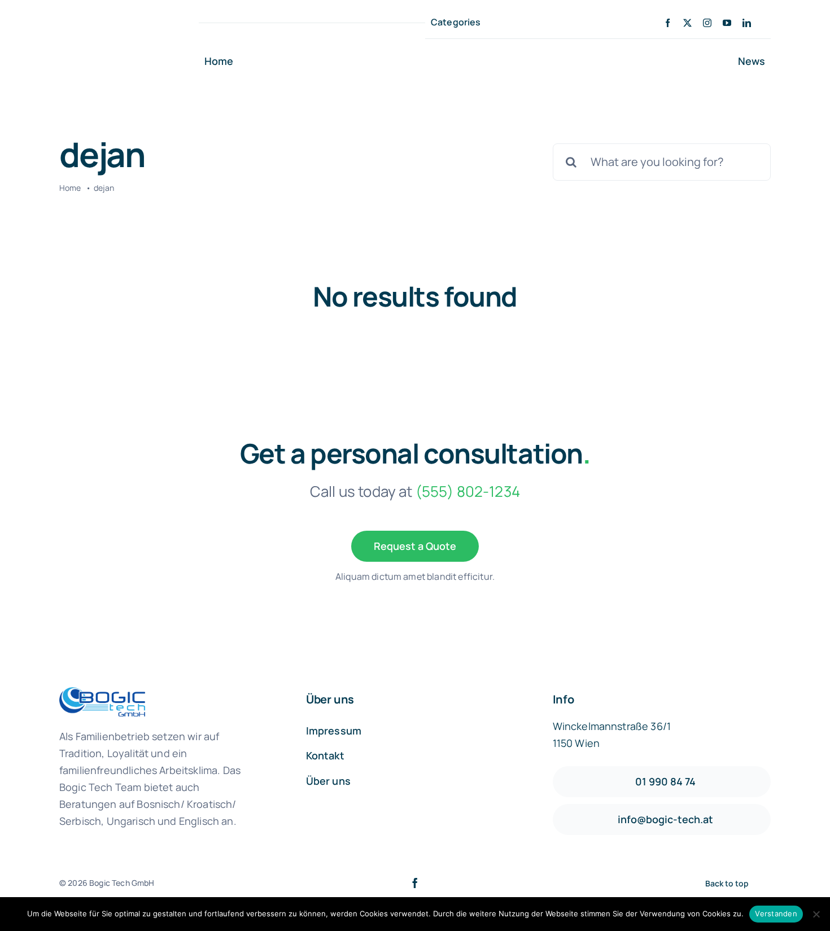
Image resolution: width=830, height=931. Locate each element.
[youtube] (727, 23)
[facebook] (667, 23)
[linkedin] (746, 23)
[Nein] (816, 914)
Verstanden (776, 913)
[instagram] (707, 23)
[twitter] (687, 23)
